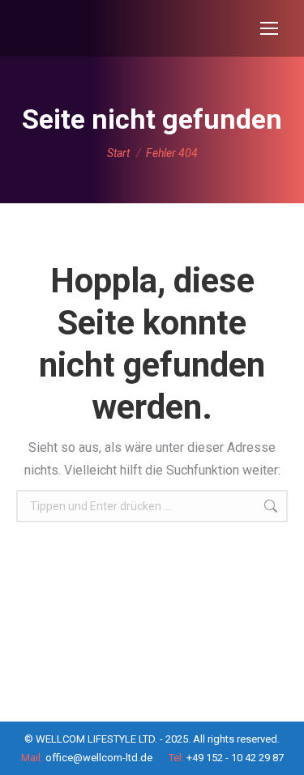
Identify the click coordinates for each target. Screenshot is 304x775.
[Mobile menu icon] (269, 28)
